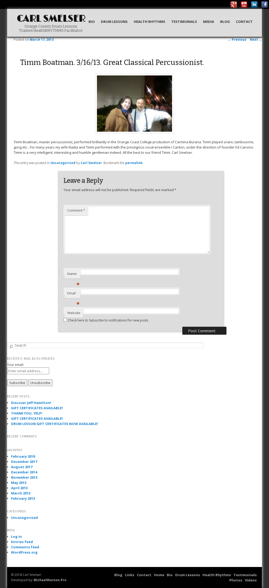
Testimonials (184, 21)
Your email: (15, 364)
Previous (237, 39)
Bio (92, 21)
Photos (235, 580)
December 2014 (24, 472)
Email (73, 294)
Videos (251, 580)
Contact (244, 21)
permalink (134, 163)
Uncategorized (62, 163)
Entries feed (22, 541)
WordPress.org (24, 552)
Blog (225, 21)
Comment (76, 210)
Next (256, 39)
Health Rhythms (149, 21)
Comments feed (25, 547)
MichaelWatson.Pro (50, 580)
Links (129, 574)
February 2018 (23, 456)
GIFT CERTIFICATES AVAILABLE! (37, 408)
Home (159, 574)
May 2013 (18, 482)
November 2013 (24, 477)
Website (73, 312)
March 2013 (20, 493)
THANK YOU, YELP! (26, 413)
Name (73, 275)
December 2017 (24, 461)
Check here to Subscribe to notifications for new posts (107, 320)
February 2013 (23, 498)
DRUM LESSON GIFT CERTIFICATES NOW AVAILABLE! (54, 423)
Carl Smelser (51, 18)
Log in (16, 536)
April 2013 (19, 487)
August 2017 (21, 466)
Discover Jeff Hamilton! (31, 402)
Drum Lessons (114, 21)
